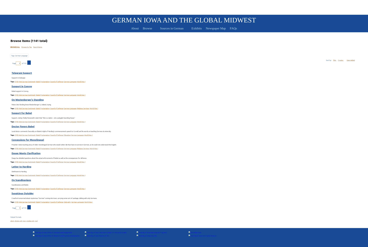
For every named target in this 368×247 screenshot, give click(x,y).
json (24, 221)
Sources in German (172, 28)
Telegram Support (22, 73)
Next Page (29, 63)
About (135, 28)
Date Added (351, 60)
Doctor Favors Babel (23, 126)
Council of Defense (56, 82)
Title (334, 60)
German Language (70, 82)
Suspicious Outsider (23, 193)
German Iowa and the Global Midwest (184, 20)
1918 (16, 82)
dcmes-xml (18, 221)
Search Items (37, 47)
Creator (341, 60)
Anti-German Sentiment (27, 82)
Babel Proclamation (42, 82)
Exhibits (196, 28)
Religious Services (83, 108)
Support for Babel (22, 113)
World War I (81, 82)
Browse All (15, 47)
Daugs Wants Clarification (26, 153)
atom (12, 221)
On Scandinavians (21, 180)
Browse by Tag (26, 47)
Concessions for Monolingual (28, 140)
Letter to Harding (21, 166)
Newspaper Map (216, 28)
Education (67, 135)
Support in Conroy (22, 86)
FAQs (233, 28)
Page (14, 63)
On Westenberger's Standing (28, 100)
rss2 (36, 221)
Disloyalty (67, 202)
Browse (147, 28)
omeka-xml (30, 221)
